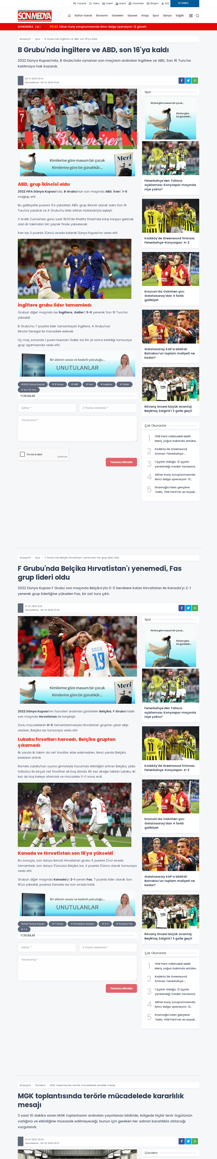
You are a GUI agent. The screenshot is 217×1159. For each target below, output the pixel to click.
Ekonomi (102, 15)
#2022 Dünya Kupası (32, 384)
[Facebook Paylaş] (182, 80)
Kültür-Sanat (83, 15)
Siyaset (132, 15)
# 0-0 (105, 923)
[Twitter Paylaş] (188, 80)
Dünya (167, 15)
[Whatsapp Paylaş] (195, 80)
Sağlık (180, 15)
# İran (89, 384)
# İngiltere (106, 384)
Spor (156, 15)
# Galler (124, 384)
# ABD (74, 384)
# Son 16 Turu (28, 389)
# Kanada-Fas (124, 923)
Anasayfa (25, 39)
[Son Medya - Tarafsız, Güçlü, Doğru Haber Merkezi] (35, 15)
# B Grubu (58, 384)
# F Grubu (57, 923)
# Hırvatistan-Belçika (82, 923)
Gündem (117, 15)
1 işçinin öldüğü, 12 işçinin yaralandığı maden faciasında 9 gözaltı (99, 26)
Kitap (145, 15)
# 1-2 (24, 929)
